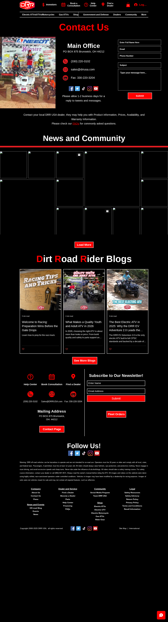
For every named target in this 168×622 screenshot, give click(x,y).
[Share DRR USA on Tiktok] (83, 453)
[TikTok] (83, 88)
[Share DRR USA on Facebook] (70, 453)
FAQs (76, 123)
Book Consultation (51, 384)
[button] (128, 4)
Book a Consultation (73, 4)
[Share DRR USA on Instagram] (90, 453)
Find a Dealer (110, 4)
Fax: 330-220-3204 (83, 77)
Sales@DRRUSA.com (51, 401)
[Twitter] (77, 88)
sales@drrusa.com (83, 69)
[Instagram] (89, 88)
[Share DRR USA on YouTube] (97, 453)
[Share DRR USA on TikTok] (84, 528)
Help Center (30, 384)
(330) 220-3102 (80, 61)
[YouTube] (95, 88)
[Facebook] (71, 88)
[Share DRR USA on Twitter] (77, 453)
